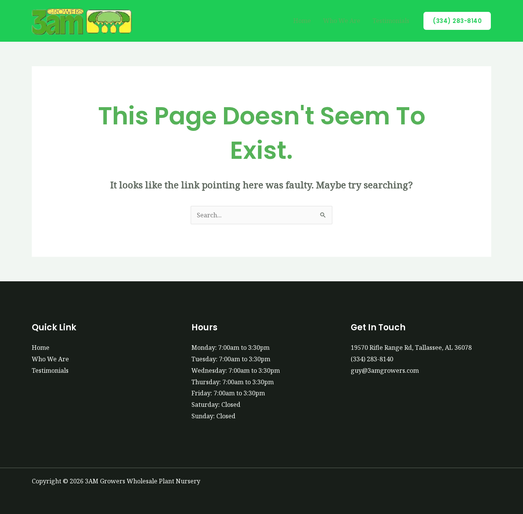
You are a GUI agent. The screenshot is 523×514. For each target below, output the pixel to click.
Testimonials (391, 20)
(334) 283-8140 (372, 359)
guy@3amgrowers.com (385, 370)
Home (302, 20)
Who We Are (341, 20)
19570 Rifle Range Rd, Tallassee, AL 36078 (411, 347)
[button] (457, 20)
